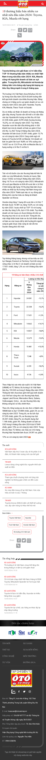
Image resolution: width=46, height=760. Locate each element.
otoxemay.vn (8, 746)
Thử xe (6, 650)
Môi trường (29, 656)
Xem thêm (6, 513)
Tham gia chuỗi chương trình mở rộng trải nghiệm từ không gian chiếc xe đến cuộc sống (22, 480)
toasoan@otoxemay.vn (17, 711)
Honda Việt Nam (29, 525)
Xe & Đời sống (10, 449)
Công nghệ (8, 656)
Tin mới (8, 462)
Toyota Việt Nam (15, 518)
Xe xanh (8, 488)
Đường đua (29, 662)
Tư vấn (6, 662)
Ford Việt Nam (14, 525)
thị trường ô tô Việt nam (22, 532)
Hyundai (28, 518)
